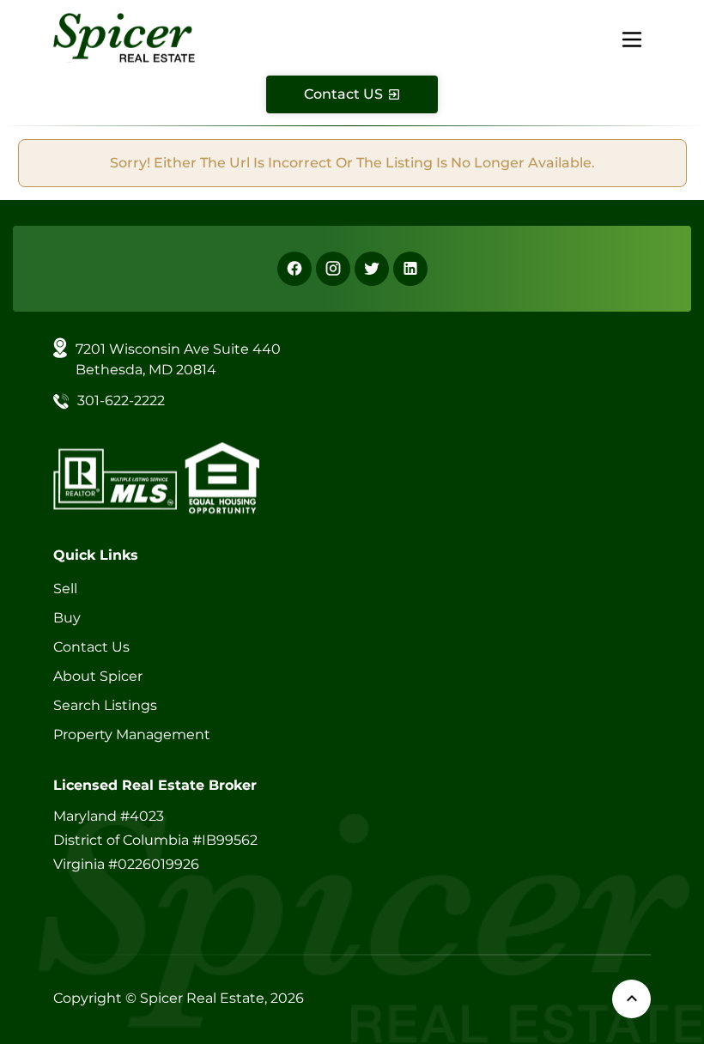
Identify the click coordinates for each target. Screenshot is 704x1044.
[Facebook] (294, 269)
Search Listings (105, 705)
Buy (67, 618)
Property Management (131, 734)
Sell (65, 588)
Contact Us (91, 647)
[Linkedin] (410, 269)
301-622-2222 (121, 400)
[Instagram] (333, 269)
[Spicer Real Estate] (124, 36)
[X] (372, 269)
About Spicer (98, 676)
